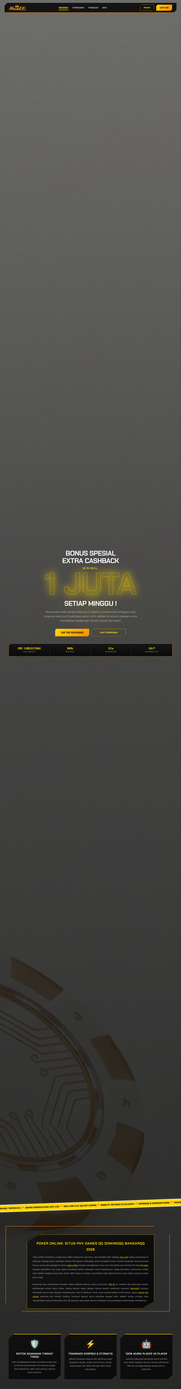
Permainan (78, 7)
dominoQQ (134, 1288)
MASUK (147, 7)
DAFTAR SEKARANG (72, 632)
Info (104, 7)
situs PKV (123, 1257)
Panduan (93, 7)
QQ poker (144, 1265)
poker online (72, 1265)
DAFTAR (164, 7)
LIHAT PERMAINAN (109, 632)
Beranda (63, 7)
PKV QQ (112, 1284)
